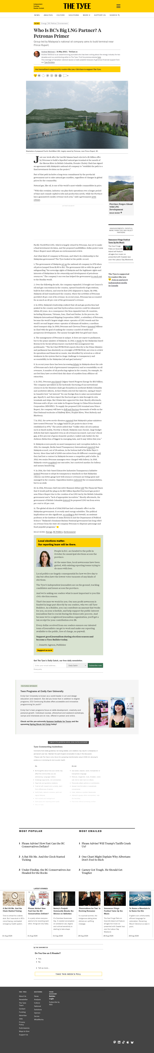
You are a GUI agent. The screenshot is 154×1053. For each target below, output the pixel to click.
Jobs (21, 1018)
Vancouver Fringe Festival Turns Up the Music (119, 241)
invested (91, 326)
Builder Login (52, 997)
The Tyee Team (22, 1004)
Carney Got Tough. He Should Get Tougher (102, 871)
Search (114, 15)
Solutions (74, 15)
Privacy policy (38, 669)
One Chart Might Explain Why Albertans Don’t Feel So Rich (106, 858)
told (82, 487)
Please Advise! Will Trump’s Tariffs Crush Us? (106, 845)
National (37, 1006)
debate (76, 364)
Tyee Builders (49, 62)
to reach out (96, 276)
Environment (63, 23)
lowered (66, 500)
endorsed (78, 479)
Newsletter (23, 999)
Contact (22, 1008)
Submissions (24, 1028)
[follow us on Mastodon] (47, 75)
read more (114, 213)
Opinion (37, 1013)
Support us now (44, 650)
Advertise (23, 1015)
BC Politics (52, 23)
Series (36, 1016)
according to (68, 514)
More (85, 15)
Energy (44, 23)
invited (37, 473)
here (99, 57)
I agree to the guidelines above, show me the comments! (68, 742)
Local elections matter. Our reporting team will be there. (57, 542)
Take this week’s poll (68, 974)
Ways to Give (24, 1031)
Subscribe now (95, 665)
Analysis (48, 15)
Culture (61, 15)
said (99, 453)
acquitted (52, 462)
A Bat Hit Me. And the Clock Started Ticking (43, 858)
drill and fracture (71, 409)
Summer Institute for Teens (58, 721)
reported (69, 420)
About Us (22, 996)
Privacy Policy (22, 1023)
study (79, 340)
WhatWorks (39, 1019)
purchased (56, 381)
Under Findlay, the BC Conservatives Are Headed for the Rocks (46, 871)
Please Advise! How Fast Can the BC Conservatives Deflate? (43, 845)
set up (64, 264)
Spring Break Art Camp (40, 724)
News (37, 15)
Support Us (100, 15)
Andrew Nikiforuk (48, 52)
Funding (22, 1012)
